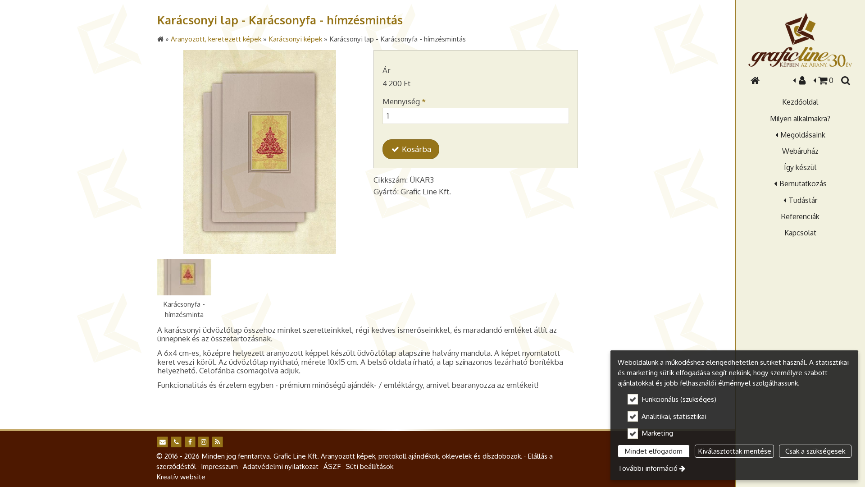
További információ (648, 468)
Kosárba (415, 149)
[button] (845, 80)
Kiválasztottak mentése (734, 450)
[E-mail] (162, 442)
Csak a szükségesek (815, 450)
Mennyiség (404, 101)
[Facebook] (190, 442)
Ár (386, 70)
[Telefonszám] (176, 442)
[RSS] (217, 442)
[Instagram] (203, 442)
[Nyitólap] (800, 39)
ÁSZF (332, 466)
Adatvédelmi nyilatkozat (281, 466)
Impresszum (219, 466)
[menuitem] (755, 80)
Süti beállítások (369, 466)
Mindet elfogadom (653, 450)
